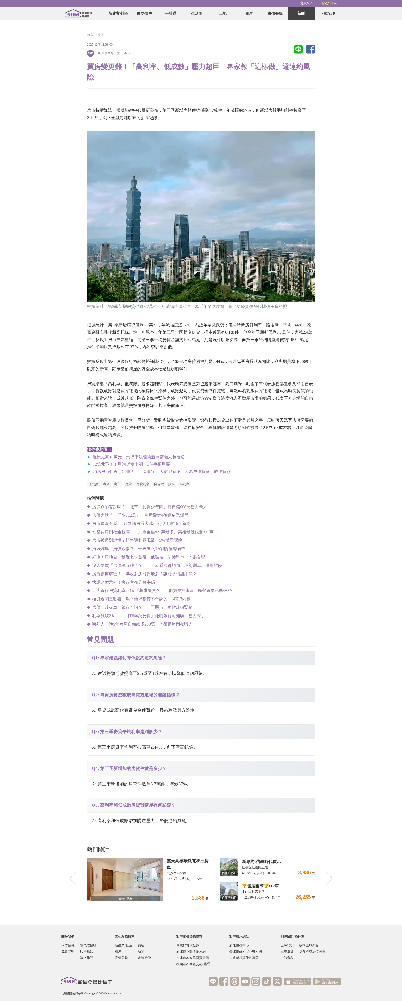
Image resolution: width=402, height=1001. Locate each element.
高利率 (184, 484)
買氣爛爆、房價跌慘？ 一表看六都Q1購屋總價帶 (138, 548)
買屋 (141, 945)
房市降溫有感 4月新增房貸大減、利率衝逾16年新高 (141, 523)
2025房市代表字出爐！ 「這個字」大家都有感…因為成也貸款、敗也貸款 (162, 471)
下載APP (327, 13)
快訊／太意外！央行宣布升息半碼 (123, 582)
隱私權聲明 (88, 945)
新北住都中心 (239, 945)
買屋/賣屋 (144, 13)
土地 (223, 13)
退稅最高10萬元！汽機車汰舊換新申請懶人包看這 (139, 457)
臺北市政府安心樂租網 (245, 951)
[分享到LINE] (298, 49)
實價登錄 (275, 13)
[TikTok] (266, 981)
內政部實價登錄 (187, 945)
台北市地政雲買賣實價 (192, 958)
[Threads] (234, 981)
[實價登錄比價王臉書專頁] (223, 981)
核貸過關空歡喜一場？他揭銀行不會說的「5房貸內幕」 (143, 599)
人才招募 (67, 945)
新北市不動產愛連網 (191, 951)
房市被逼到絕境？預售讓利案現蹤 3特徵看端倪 (137, 540)
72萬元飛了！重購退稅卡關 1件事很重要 (131, 464)
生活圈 (196, 13)
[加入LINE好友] (213, 981)
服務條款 (86, 951)
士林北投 (287, 945)
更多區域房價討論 (312, 951)
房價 (106, 484)
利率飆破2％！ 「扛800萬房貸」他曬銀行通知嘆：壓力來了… (150, 615)
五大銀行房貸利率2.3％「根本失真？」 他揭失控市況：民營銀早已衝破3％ (163, 590)
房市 (117, 484)
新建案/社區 (118, 13)
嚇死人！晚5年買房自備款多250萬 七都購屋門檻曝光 (142, 624)
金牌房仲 (144, 958)
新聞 (301, 13)
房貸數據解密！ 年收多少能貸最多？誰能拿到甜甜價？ (146, 574)
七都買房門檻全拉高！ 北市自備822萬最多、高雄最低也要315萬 (153, 532)
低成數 (93, 484)
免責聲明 (67, 951)
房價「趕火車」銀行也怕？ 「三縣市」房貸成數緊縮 (142, 607)
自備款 (159, 484)
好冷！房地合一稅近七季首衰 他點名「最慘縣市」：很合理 (148, 557)
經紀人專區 (329, 3)
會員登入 (306, 3)
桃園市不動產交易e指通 (193, 964)
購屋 (171, 484)
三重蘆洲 (287, 951)
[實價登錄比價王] (78, 13)
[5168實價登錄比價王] (86, 980)
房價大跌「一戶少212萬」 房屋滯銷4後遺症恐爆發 (140, 515)
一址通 (170, 13)
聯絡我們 (86, 958)
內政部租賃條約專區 (244, 958)
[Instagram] (255, 981)
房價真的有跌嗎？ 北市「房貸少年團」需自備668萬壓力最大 (149, 506)
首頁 (90, 34)
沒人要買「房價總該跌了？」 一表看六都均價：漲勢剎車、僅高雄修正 (159, 565)
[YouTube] (245, 981)
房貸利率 (142, 484)
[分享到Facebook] (310, 49)
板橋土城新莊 (309, 945)
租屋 (249, 13)
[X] (277, 981)
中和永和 (287, 958)
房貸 (128, 484)
